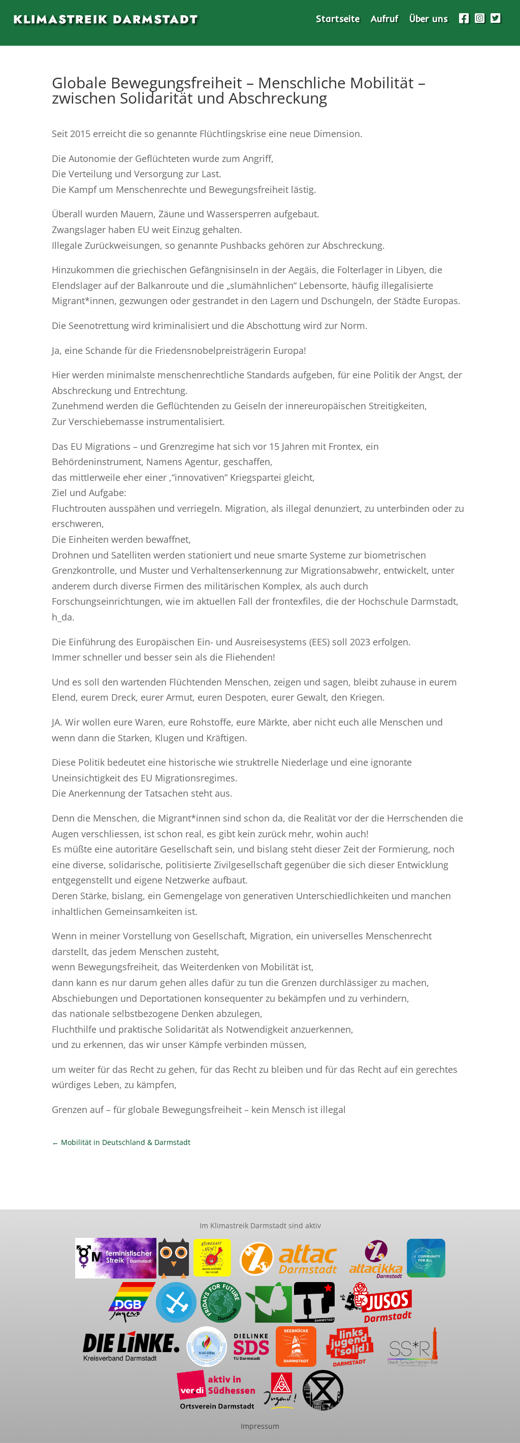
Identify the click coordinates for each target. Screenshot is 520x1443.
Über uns (428, 19)
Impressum (260, 1426)
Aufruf (384, 19)
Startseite (338, 19)
